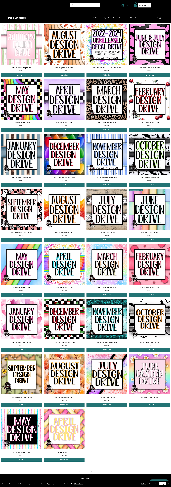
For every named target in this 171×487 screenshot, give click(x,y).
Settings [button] (143, 484)
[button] (136, 4)
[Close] (168, 483)
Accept (162, 484)
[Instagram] (160, 18)
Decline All (152, 484)
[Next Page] (91, 471)
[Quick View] (21, 44)
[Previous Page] (79, 471)
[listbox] (144, 5)
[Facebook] (157, 18)
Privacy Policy (78, 484)
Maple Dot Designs (17, 18)
